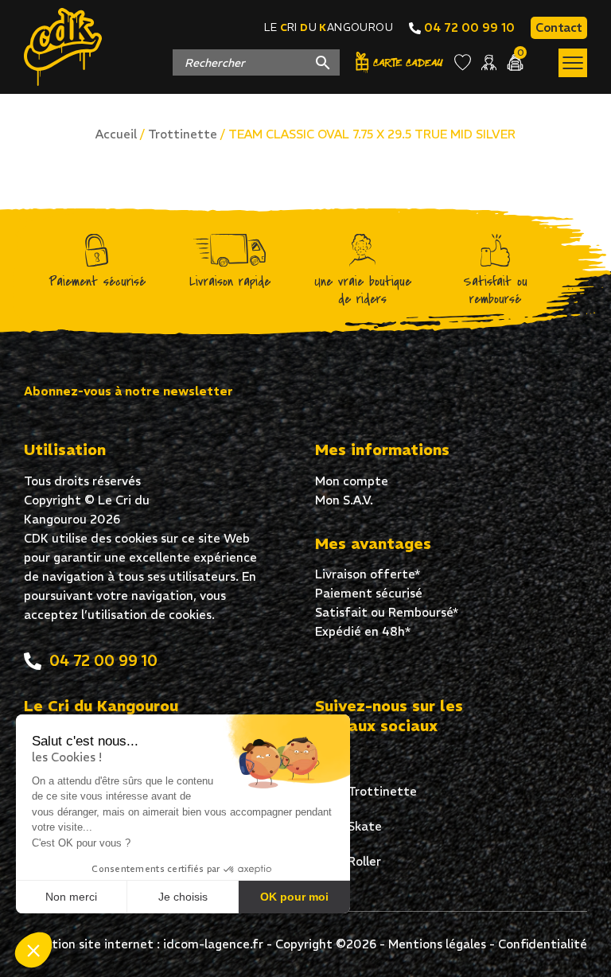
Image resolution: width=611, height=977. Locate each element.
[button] (33, 950)
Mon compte (351, 480)
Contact (558, 27)
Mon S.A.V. (344, 500)
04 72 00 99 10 (468, 27)
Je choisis (183, 896)
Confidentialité (542, 944)
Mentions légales (437, 944)
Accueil (116, 134)
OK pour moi (294, 896)
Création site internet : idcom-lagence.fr (144, 944)
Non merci (71, 896)
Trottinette (182, 134)
